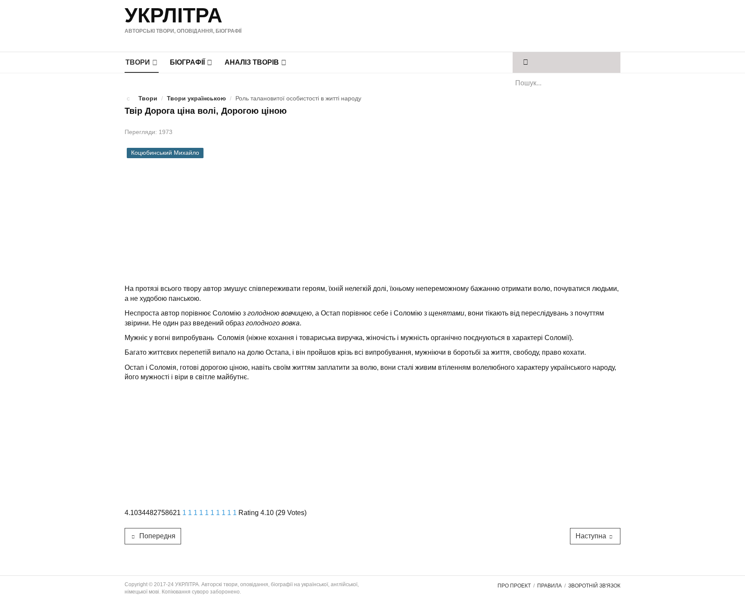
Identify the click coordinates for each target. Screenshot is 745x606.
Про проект (514, 586)
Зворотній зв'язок (594, 586)
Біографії (187, 62)
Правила (549, 586)
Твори (137, 62)
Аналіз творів (252, 62)
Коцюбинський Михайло (165, 153)
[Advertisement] (454, 24)
